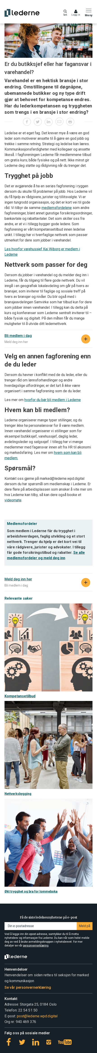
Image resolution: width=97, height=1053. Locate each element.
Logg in (76, 15)
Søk (65, 15)
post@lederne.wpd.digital (37, 1016)
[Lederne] (22, 13)
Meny (88, 15)
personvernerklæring (35, 945)
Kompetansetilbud (20, 696)
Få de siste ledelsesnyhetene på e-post (48, 917)
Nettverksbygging (18, 794)
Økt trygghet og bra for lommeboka (31, 891)
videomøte (13, 500)
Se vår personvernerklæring (28, 987)
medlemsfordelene (57, 208)
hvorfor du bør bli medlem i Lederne (52, 400)
